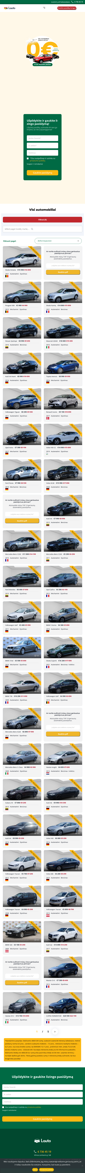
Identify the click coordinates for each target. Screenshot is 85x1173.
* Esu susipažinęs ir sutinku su (42, 159)
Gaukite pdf (63, 272)
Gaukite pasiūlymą (42, 172)
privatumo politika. (38, 160)
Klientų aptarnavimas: (60, 2)
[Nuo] (82, 1166)
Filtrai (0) (42, 219)
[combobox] (58, 241)
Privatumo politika (46, 1170)
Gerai (35, 1170)
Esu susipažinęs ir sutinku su (23, 1107)
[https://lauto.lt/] (9, 8)
